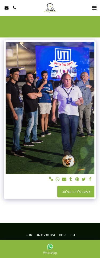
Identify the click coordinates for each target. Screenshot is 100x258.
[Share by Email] (64, 179)
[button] (94, 7)
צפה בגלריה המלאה (76, 191)
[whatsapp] (57, 179)
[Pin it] (77, 179)
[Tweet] (83, 179)
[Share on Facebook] (90, 179)
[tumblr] (70, 179)
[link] (51, 179)
